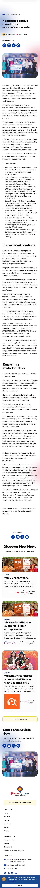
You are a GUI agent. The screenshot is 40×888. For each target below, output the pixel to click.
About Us (7, 817)
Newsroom (7, 824)
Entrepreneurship (9, 840)
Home (6, 813)
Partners (6, 827)
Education (7, 843)
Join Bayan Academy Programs (14, 850)
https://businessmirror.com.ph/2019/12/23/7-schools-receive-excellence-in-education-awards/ (18, 511)
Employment (8, 847)
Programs (7, 820)
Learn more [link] (11, 881)
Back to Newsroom (20, 719)
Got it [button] (20, 885)
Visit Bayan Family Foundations (20, 802)
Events (6, 831)
